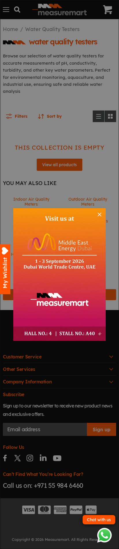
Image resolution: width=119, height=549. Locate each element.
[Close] (99, 214)
